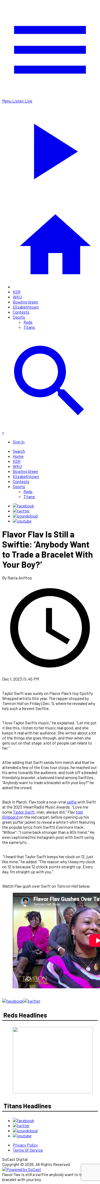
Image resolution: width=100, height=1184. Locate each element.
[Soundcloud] (25, 515)
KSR (17, 291)
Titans (29, 327)
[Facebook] (23, 505)
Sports (19, 316)
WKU (17, 296)
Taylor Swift (24, 811)
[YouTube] (22, 520)
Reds (28, 321)
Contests (21, 311)
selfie (72, 801)
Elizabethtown (26, 306)
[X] (21, 510)
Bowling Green (25, 301)
